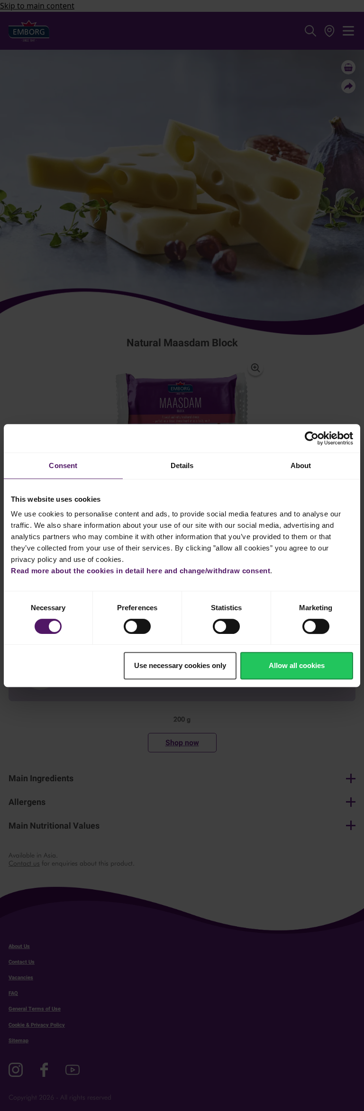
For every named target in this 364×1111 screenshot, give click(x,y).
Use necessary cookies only (180, 665)
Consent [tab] (63, 465)
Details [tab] (182, 465)
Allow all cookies (297, 665)
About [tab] (301, 465)
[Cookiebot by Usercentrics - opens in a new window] (311, 438)
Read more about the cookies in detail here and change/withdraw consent (140, 571)
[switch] (137, 626)
